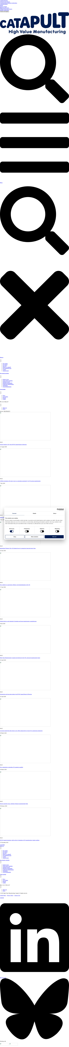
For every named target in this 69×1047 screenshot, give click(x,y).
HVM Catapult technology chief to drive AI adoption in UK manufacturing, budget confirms (19, 840)
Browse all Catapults (5, 11)
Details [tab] (34, 513)
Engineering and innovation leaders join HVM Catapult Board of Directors (16, 694)
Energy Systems (3, 6)
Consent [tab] (14, 513)
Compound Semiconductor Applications (8, 3)
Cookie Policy (3, 895)
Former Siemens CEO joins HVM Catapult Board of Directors (13, 444)
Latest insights (3, 874)
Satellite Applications (4, 10)
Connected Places (4, 4)
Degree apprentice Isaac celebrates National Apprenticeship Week (14, 803)
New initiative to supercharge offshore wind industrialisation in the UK (15, 584)
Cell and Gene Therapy (5, 1)
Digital (1, 5)
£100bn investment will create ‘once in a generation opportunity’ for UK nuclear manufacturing (20, 481)
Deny (15, 536)
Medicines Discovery (4, 7)
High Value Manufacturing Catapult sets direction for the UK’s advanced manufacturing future (20, 657)
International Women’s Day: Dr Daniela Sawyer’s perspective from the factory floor (18, 548)
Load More (2, 844)
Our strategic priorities (4, 860)
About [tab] (54, 513)
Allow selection (34, 536)
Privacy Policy (10, 895)
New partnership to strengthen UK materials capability (11, 767)
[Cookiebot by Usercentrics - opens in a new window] (58, 510)
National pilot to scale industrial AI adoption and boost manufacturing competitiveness (18, 621)
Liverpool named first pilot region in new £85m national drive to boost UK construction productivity (21, 730)
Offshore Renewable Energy (6, 9)
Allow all (54, 536)
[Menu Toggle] (0, 848)
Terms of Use (17, 895)
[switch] (27, 531)
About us (2, 846)
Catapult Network (4, 0)
